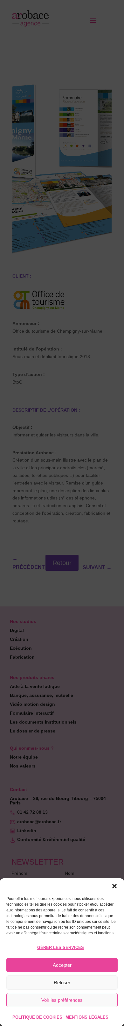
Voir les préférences (62, 1000)
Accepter (62, 965)
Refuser (62, 982)
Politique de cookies (37, 1017)
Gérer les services (60, 947)
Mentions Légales (86, 1017)
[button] (114, 886)
